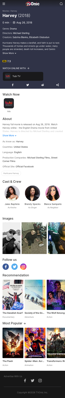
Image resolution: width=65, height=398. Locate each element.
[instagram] (23, 269)
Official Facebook (25, 166)
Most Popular (12, 323)
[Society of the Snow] (35, 295)
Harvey (14, 11)
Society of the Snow (35, 312)
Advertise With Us (13, 376)
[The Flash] (13, 343)
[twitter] (14, 269)
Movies (6, 11)
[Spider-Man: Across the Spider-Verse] (35, 343)
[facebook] (6, 269)
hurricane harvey (11, 173)
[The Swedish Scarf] (13, 295)
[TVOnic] (32, 4)
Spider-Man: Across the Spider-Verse (35, 361)
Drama (13, 28)
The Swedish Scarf (13, 312)
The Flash (8, 361)
